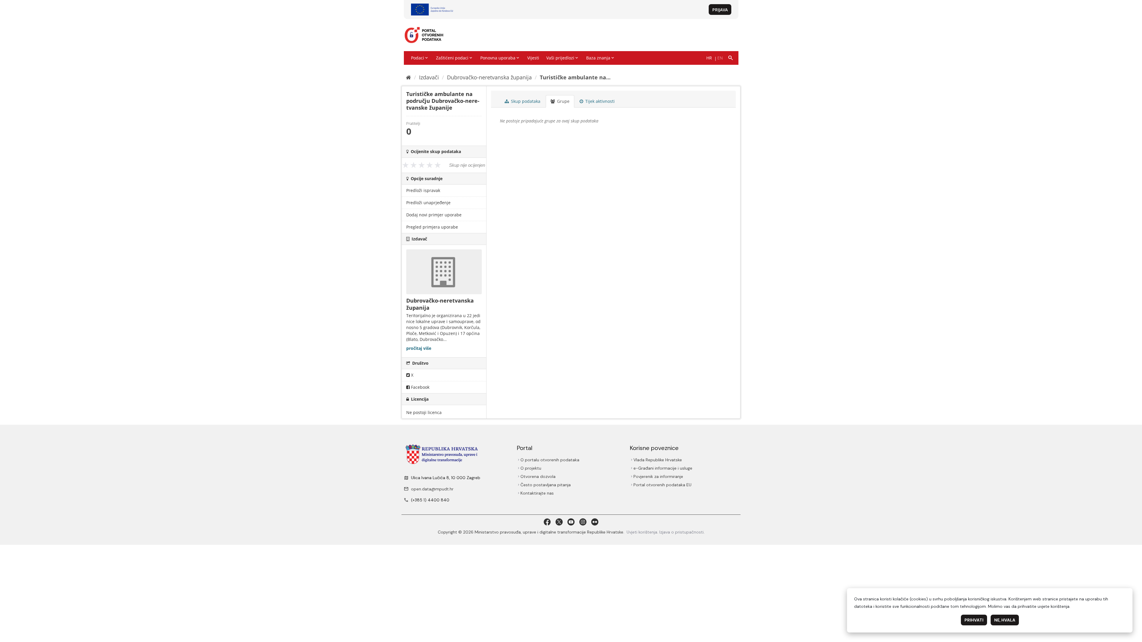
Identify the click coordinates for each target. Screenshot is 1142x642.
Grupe (563, 101)
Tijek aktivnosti (599, 101)
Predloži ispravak (423, 190)
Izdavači (429, 77)
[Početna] (408, 77)
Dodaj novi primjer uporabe (434, 215)
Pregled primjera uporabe (432, 227)
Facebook (419, 387)
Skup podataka (525, 101)
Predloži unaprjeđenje (428, 202)
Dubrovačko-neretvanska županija (489, 77)
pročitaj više (418, 348)
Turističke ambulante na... (575, 77)
